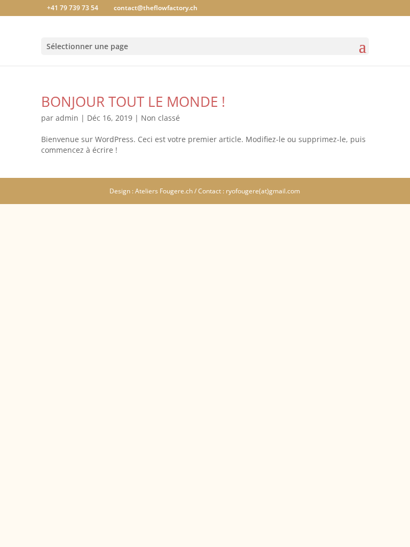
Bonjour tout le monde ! (133, 101)
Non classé (160, 118)
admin (67, 118)
